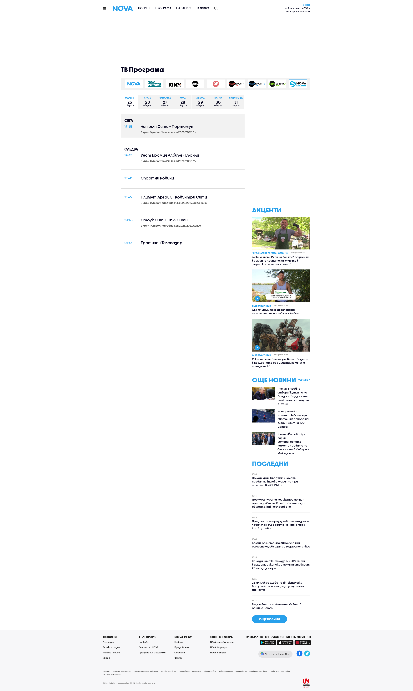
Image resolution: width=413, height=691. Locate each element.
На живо (202, 8)
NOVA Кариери (218, 647)
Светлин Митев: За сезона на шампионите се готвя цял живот (275, 311)
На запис (183, 8)
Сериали (179, 652)
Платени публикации (112, 674)
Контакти (196, 671)
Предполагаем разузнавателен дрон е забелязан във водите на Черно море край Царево (280, 525)
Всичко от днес (112, 647)
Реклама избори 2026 (122, 671)
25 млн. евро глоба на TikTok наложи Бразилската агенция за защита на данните (278, 586)
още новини (269, 619)
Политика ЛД (241, 671)
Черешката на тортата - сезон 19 (270, 253)
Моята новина (111, 652)
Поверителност (226, 671)
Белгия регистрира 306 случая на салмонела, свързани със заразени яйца (281, 544)
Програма (163, 8)
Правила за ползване (258, 671)
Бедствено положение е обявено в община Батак (276, 606)
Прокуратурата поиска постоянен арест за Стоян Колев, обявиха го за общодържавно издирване (278, 503)
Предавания (181, 647)
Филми (178, 657)
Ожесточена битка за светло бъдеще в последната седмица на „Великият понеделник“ (280, 363)
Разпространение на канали (146, 671)
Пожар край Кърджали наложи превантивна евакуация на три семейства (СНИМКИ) (275, 481)
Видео (106, 657)
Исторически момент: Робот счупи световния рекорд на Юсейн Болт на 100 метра (293, 419)
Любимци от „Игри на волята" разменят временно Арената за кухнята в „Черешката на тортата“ (280, 260)
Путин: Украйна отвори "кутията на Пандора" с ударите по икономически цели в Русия (293, 396)
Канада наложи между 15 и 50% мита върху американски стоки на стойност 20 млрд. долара (281, 564)
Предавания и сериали (152, 652)
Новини (144, 8)
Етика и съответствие (280, 671)
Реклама (106, 671)
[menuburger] (105, 8)
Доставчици (184, 671)
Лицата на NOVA (148, 647)
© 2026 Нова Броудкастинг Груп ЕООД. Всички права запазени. (129, 683)
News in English (218, 652)
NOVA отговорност (222, 642)
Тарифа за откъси (168, 671)
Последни (108, 642)
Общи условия (210, 671)
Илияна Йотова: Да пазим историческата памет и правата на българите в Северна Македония (293, 443)
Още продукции (261, 306)
